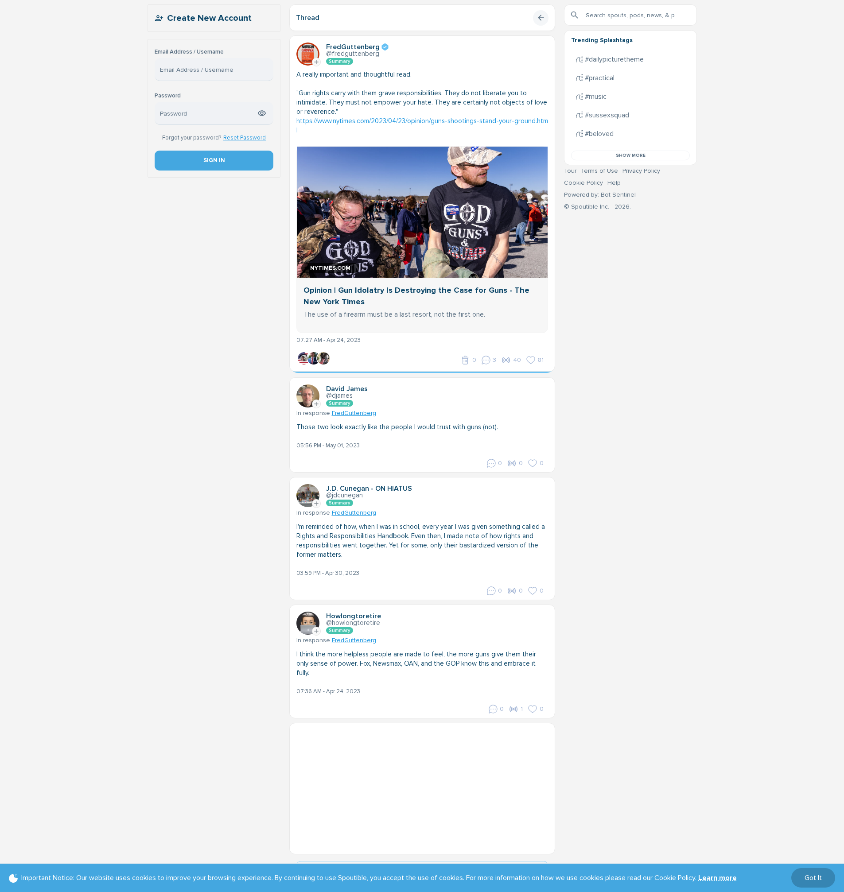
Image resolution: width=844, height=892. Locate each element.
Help (614, 182)
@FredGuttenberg (352, 54)
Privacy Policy (641, 171)
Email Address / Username (189, 52)
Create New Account (209, 18)
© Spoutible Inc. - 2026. (597, 206)
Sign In (214, 160)
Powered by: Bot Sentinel (600, 194)
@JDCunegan (344, 495)
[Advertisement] (422, 785)
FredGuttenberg (354, 413)
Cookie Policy (583, 182)
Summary (339, 61)
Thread (307, 17)
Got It (813, 877)
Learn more (717, 877)
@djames (339, 395)
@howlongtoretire (353, 623)
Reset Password (244, 137)
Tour (570, 171)
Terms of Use (599, 171)
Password (168, 96)
